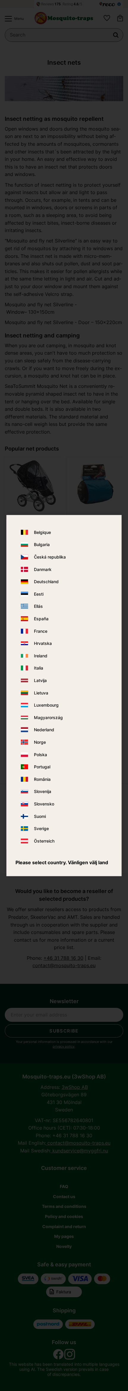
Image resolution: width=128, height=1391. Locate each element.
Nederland (44, 729)
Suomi (40, 816)
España (41, 618)
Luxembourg (46, 705)
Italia (38, 668)
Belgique (42, 532)
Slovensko (44, 803)
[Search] (115, 35)
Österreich (44, 840)
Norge (40, 742)
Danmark (42, 569)
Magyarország (48, 717)
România (42, 779)
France (40, 631)
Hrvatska (43, 643)
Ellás (38, 606)
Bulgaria (42, 544)
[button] (13, 18)
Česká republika (50, 556)
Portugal (42, 766)
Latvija (40, 680)
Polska (40, 754)
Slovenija (42, 791)
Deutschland (46, 581)
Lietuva (41, 692)
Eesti (38, 594)
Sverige (41, 828)
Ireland (40, 655)
